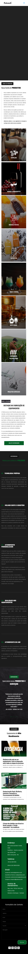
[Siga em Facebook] (9, 948)
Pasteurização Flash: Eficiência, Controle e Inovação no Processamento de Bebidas (12, 793)
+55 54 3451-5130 (12, 862)
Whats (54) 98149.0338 (13, 865)
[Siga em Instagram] (12, 948)
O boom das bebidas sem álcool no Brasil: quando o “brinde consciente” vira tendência (13, 825)
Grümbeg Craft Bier (17, 709)
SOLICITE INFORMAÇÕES (14, 443)
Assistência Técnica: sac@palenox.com (15, 875)
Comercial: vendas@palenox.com (13, 872)
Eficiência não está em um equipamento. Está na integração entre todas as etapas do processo (13, 761)
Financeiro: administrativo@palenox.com (15, 877)
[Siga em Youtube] (15, 948)
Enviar (22, 942)
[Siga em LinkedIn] (18, 948)
